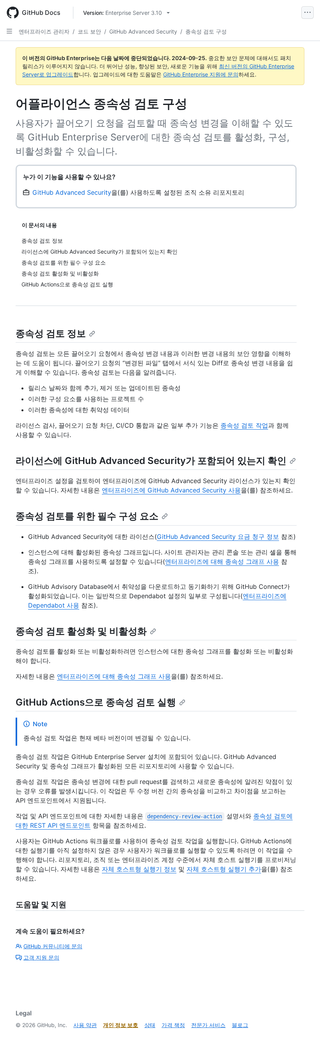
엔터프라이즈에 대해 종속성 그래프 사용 (222, 561)
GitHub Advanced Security (143, 31)
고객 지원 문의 (41, 957)
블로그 (240, 1025)
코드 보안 (89, 31)
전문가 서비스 (208, 1025)
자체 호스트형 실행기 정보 (139, 869)
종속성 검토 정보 (51, 333)
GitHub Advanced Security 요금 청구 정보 (218, 536)
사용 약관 (85, 1025)
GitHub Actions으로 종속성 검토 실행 (96, 702)
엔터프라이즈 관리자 (44, 31)
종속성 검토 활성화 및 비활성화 (81, 631)
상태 (149, 1025)
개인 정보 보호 (120, 1025)
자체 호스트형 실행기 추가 (224, 869)
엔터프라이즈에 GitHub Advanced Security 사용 (171, 490)
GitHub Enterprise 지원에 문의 (200, 74)
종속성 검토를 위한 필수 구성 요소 (87, 516)
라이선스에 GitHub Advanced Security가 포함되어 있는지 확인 (151, 460)
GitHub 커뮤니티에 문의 (52, 946)
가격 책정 (173, 1025)
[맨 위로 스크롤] (303, 1037)
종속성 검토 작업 (244, 425)
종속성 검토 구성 (206, 31)
